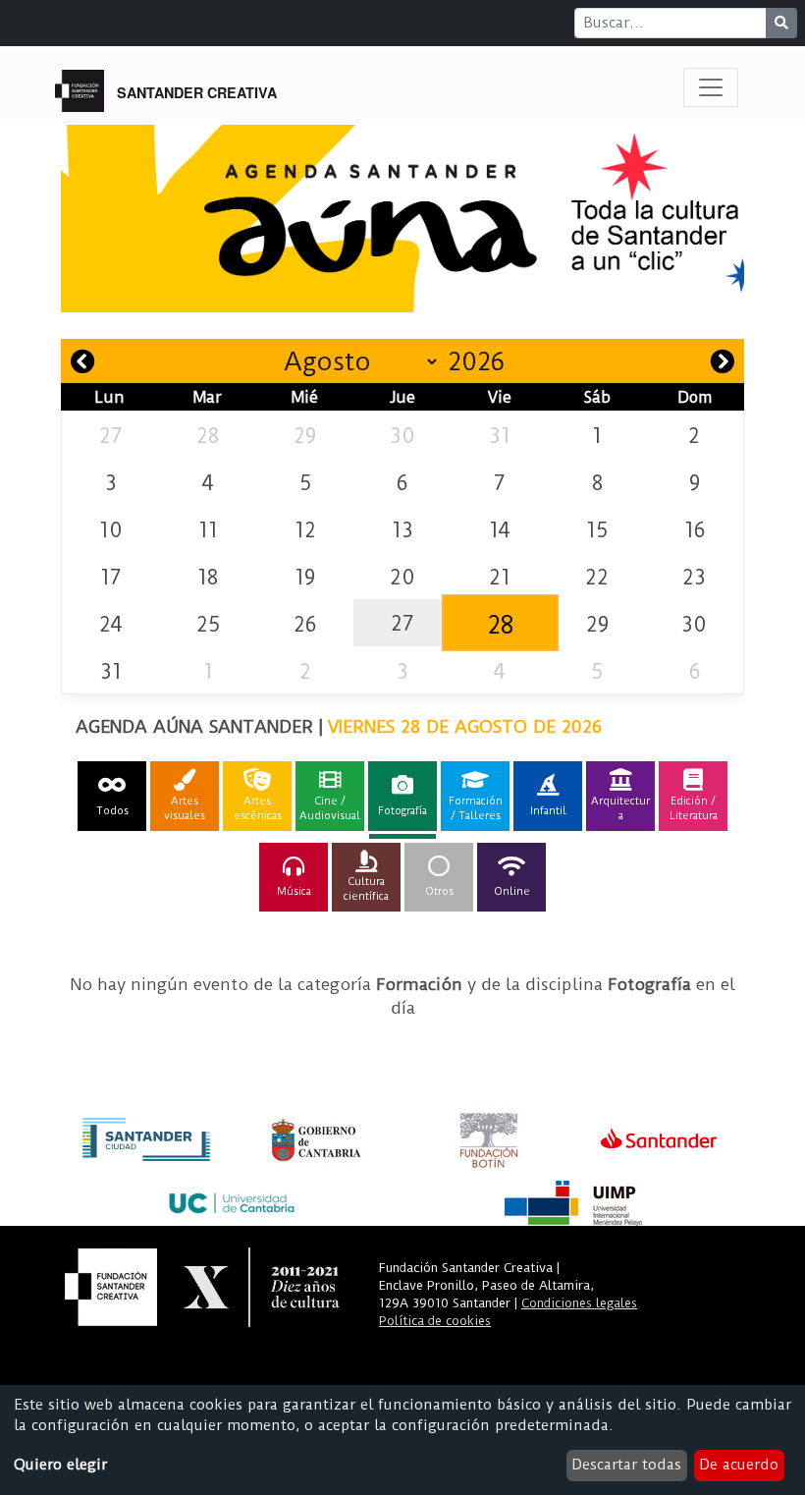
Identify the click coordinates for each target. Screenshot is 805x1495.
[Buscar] (781, 23)
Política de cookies (435, 1320)
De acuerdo (738, 1464)
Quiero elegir (60, 1464)
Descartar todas (626, 1464)
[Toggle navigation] (710, 87)
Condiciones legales (579, 1303)
